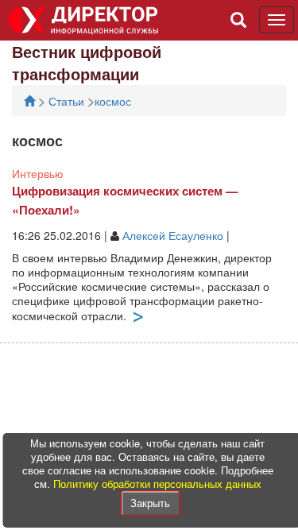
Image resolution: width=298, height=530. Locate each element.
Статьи (67, 101)
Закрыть (150, 502)
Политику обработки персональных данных (157, 483)
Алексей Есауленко (172, 235)
